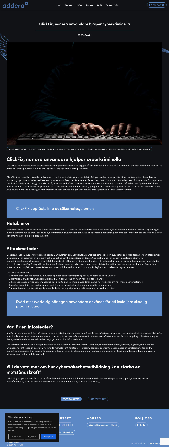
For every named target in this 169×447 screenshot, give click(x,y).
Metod (79, 5)
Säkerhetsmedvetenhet (119, 149)
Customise (16, 437)
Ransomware (101, 149)
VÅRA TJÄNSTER (71, 399)
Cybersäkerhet (16, 149)
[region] (32, 427)
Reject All (32, 437)
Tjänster (69, 5)
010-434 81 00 (64, 425)
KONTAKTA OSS (156, 5)
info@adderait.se (65, 432)
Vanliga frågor (112, 5)
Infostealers (61, 149)
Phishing (90, 149)
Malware (72, 149)
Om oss (89, 5)
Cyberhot (31, 149)
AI (25, 149)
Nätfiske (80, 149)
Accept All (48, 437)
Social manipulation (140, 149)
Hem (59, 5)
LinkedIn (141, 425)
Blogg (99, 5)
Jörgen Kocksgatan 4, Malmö (103, 425)
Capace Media (153, 443)
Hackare (50, 149)
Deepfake (41, 149)
